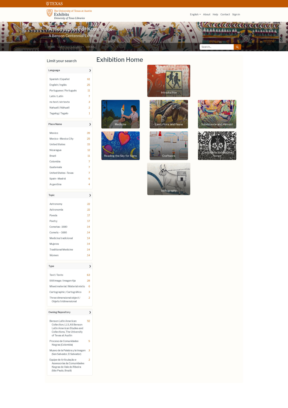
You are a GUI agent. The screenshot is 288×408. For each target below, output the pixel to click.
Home (51, 46)
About (206, 14)
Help (215, 14)
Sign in (236, 14)
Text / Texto (56, 275)
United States (57, 144)
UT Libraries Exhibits (69, 15)
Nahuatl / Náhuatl (59, 107)
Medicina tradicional (61, 238)
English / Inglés (58, 84)
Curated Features (70, 46)
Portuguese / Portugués (63, 90)
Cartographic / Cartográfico (65, 292)
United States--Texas (62, 173)
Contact (225, 14)
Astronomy (56, 204)
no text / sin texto (60, 102)
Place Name (55, 124)
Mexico (54, 133)
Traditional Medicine (61, 249)
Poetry (53, 221)
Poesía (53, 215)
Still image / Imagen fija (63, 280)
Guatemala (56, 167)
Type (51, 266)
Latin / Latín (56, 96)
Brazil (53, 155)
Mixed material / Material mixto (67, 286)
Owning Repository (59, 312)
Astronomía (56, 209)
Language (54, 70)
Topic (51, 195)
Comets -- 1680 (58, 232)
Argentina (55, 184)
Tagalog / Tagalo (59, 113)
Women (54, 255)
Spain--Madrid (58, 178)
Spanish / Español (59, 79)
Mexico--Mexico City (61, 138)
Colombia (55, 161)
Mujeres (54, 243)
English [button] (194, 14)
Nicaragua (55, 150)
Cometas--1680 (58, 226)
